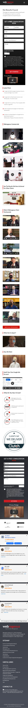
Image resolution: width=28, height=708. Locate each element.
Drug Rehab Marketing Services (9, 678)
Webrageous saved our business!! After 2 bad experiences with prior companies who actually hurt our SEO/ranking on (14, 592)
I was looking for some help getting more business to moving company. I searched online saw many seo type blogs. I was (14, 611)
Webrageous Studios (10, 537)
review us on (17, 543)
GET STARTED (14, 71)
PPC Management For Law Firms (9, 668)
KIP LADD (7, 566)
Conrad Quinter (8, 603)
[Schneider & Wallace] (11, 239)
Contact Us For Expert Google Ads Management (12, 657)
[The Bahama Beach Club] (11, 254)
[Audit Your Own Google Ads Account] (12, 389)
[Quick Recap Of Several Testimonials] (11, 226)
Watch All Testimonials (11, 327)
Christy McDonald (9, 585)
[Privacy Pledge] (12, 82)
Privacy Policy (6, 667)
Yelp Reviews (5, 654)
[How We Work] (14, 367)
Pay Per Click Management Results (10, 643)
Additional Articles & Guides (8, 652)
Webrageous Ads (6, 648)
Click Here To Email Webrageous (10, 689)
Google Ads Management (8, 675)
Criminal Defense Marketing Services (10, 650)
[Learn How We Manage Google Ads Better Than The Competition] (14, 347)
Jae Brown (7, 548)
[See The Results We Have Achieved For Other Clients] (14, 205)
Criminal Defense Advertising (9, 645)
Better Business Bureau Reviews (9, 670)
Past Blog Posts (6, 680)
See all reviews (10, 543)
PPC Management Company (7, 621)
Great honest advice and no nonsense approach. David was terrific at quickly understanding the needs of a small (13, 574)
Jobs (4, 682)
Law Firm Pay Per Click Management (10, 677)
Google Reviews (6, 655)
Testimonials (5, 647)
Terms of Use (5, 665)
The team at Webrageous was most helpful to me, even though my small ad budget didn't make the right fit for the (13, 555)
